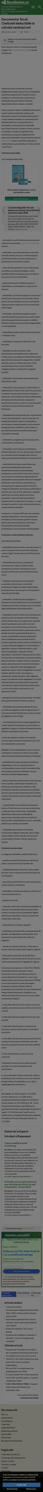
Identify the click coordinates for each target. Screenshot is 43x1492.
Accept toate (21, 1485)
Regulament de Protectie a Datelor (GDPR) (19, 1477)
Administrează (12, 1489)
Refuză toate (31, 1489)
